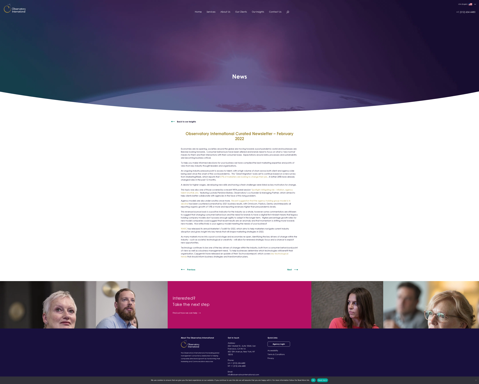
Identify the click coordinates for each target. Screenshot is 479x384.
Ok (313, 380)
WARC (184, 228)
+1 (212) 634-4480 (465, 12)
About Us (225, 11)
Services (211, 11)
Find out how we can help (185, 313)
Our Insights (258, 11)
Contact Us (275, 11)
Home (198, 11)
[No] (476, 380)
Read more (322, 380)
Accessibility (273, 350)
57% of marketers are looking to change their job (243, 177)
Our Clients (241, 11)
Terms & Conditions (276, 354)
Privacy (271, 358)
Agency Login (279, 344)
